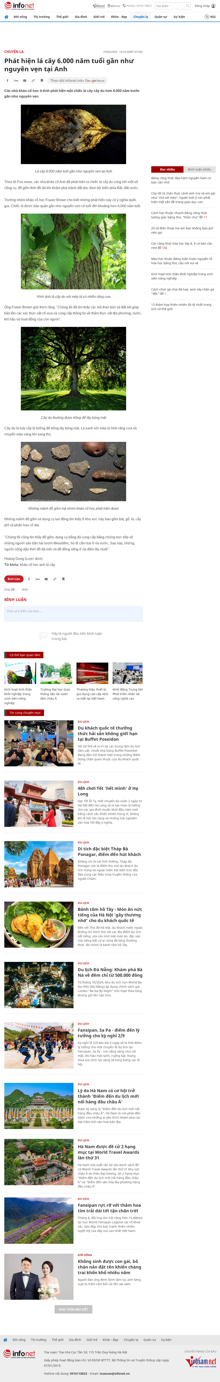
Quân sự (160, 17)
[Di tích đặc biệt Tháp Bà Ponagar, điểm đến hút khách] (38, 864)
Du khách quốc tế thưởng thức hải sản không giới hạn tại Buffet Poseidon (108, 733)
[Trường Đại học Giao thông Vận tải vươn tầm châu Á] (56, 673)
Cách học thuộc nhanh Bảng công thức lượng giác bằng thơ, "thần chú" (179, 215)
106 (164, 248)
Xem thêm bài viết (73, 1309)
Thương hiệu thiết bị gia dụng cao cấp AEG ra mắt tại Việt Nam (92, 693)
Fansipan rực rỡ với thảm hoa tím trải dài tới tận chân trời (109, 1208)
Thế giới (62, 17)
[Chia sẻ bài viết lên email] (24, 80)
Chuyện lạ (140, 17)
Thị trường (42, 17)
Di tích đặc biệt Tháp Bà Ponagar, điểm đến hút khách (109, 851)
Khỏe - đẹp (119, 17)
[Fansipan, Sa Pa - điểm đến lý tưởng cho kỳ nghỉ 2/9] (38, 1045)
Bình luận (14, 579)
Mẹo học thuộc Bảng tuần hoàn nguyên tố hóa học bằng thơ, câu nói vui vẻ (181, 261)
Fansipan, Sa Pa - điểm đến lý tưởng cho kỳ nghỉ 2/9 (108, 1033)
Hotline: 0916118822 (139, 6)
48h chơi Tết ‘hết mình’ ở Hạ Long (108, 791)
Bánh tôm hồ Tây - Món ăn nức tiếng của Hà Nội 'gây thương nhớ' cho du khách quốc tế (110, 914)
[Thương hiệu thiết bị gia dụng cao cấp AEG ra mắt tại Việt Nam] (92, 673)
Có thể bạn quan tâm (25, 655)
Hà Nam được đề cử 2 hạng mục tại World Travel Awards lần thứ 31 (108, 1152)
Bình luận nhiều (199, 169)
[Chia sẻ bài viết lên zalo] (16, 80)
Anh (25, 589)
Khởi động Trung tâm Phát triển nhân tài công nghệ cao (128, 693)
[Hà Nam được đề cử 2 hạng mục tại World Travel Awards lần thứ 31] (38, 1162)
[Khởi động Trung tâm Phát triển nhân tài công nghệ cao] (128, 673)
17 (205, 217)
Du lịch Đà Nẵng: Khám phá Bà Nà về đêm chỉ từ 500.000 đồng (110, 972)
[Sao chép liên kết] (33, 80)
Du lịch (83, 722)
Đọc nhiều (167, 169)
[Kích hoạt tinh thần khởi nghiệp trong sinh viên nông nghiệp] (20, 673)
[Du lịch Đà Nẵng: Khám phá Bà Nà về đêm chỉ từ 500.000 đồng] (38, 985)
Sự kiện (179, 17)
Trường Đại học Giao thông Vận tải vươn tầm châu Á (55, 693)
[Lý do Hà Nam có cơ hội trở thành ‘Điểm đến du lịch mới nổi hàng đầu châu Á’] (38, 1106)
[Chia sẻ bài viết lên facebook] (7, 80)
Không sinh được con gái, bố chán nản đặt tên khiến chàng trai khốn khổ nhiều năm (109, 1266)
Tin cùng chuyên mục (25, 713)
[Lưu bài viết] (42, 80)
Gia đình (81, 17)
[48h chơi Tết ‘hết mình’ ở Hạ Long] (38, 804)
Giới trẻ (99, 17)
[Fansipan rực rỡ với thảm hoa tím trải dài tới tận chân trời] (38, 1220)
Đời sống (20, 17)
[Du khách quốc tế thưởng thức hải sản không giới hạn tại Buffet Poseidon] (38, 743)
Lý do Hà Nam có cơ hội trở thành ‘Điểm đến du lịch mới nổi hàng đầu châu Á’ (108, 1096)
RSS (213, 17)
